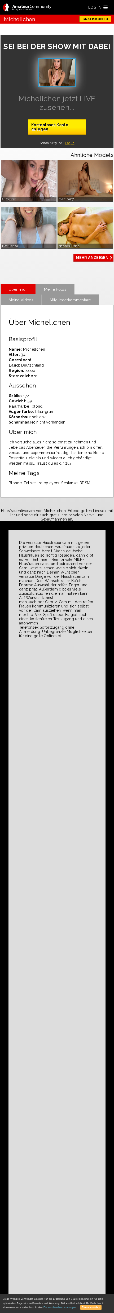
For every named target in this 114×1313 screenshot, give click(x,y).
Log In (69, 143)
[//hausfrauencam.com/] (27, 8)
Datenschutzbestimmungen (59, 1307)
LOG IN (94, 7)
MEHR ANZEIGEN (92, 257)
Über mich (18, 289)
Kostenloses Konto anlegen (49, 127)
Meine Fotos (55, 289)
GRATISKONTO (95, 19)
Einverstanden (91, 1307)
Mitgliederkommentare (70, 300)
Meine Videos (21, 300)
